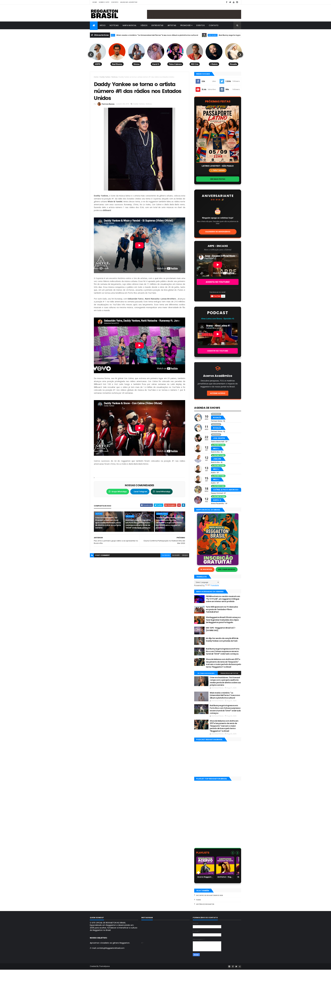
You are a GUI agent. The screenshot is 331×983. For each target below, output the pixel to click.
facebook (166, 555)
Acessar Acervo (217, 393)
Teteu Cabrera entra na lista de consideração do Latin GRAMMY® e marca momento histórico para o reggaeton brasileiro (170, 522)
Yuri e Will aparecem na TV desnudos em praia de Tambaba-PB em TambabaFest (222, 609)
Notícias (114, 25)
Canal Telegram (140, 491)
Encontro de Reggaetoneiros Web (209, 895)
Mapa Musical (129, 25)
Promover (185, 25)
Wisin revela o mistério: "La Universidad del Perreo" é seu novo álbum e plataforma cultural (225, 695)
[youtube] (233, 2)
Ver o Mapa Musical (226, 569)
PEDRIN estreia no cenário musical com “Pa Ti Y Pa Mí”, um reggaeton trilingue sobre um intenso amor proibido (223, 599)
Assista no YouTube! (218, 281)
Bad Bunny (159, 35)
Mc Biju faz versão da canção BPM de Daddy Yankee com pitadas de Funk (222, 639)
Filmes (198, 900)
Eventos (200, 25)
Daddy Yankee (105, 77)
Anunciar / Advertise (128, 2)
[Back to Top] (239, 966)
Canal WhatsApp (163, 491)
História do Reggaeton (205, 904)
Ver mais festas (217, 179)
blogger (176, 555)
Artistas (172, 25)
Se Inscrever (206, 569)
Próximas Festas (217, 101)
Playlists (202, 852)
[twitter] (230, 2)
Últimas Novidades (206, 673)
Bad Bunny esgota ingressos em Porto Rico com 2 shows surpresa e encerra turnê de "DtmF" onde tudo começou (215, 35)
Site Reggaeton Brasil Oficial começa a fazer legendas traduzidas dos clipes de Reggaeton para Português (223, 620)
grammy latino (162, 514)
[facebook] (226, 2)
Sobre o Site (104, 2)
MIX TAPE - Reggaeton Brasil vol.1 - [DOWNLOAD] (221, 629)
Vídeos (144, 25)
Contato (114, 2)
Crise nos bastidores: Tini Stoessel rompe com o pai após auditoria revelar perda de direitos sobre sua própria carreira (108, 522)
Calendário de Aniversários (217, 232)
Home (94, 2)
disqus (185, 555)
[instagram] (237, 2)
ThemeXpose (104, 966)
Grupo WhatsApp (119, 491)
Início (103, 25)
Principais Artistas (229, 673)
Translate (214, 585)
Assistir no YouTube (217, 351)
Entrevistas (157, 25)
